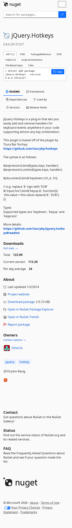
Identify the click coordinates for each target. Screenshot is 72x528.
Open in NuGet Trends (23, 317)
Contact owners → (14, 340)
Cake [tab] (31, 65)
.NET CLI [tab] (10, 54)
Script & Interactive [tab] (31, 59)
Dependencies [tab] (18, 99)
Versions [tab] (14, 107)
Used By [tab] (41, 99)
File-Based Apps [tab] (14, 65)
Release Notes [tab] (38, 107)
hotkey (24, 362)
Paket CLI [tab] (11, 59)
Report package (19, 324)
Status (9, 430)
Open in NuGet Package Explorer (31, 309)
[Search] (62, 14)
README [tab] (14, 91)
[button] (57, 71)
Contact (10, 412)
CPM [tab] (59, 54)
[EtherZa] (7, 348)
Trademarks (28, 512)
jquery (10, 362)
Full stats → (10, 248)
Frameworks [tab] (36, 91)
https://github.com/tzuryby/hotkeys (30, 149)
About (34, 503)
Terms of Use (50, 503)
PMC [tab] (22, 54)
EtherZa (17, 348)
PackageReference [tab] (41, 54)
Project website (18, 294)
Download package (21, 302)
